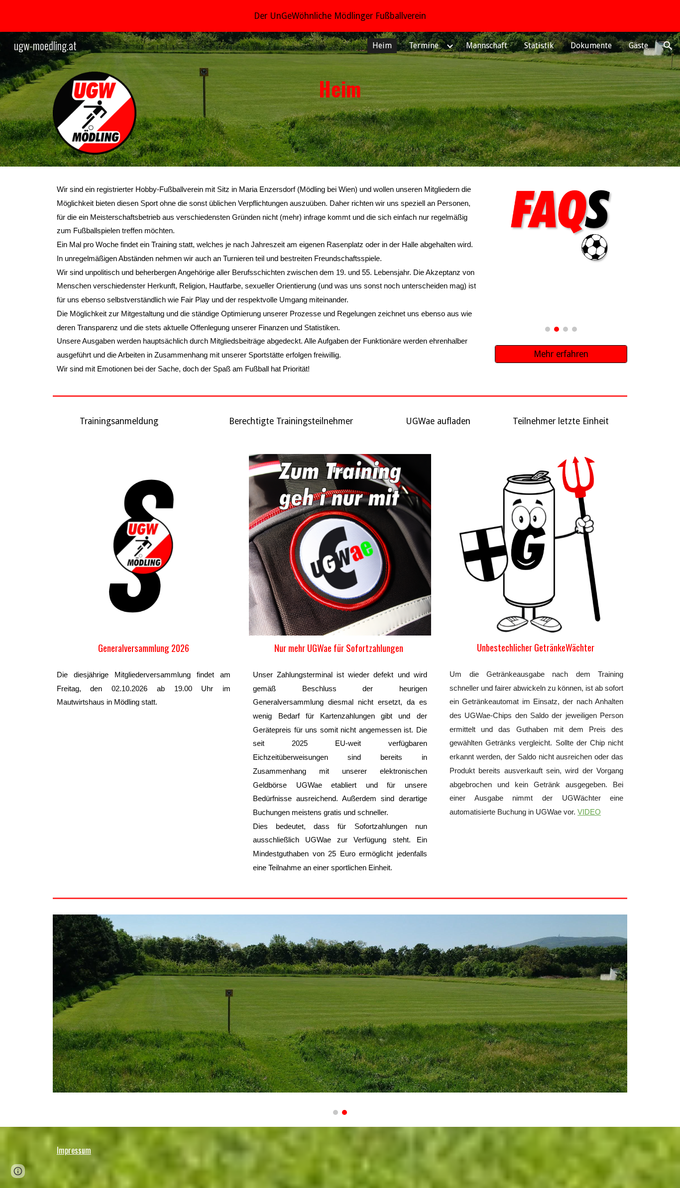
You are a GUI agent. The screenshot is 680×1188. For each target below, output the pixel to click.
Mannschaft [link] (486, 45)
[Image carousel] (561, 255)
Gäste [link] (638, 45)
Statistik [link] (539, 45)
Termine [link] (424, 45)
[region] (340, 16)
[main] (340, 88)
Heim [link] (382, 45)
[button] (668, 46)
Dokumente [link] (591, 45)
